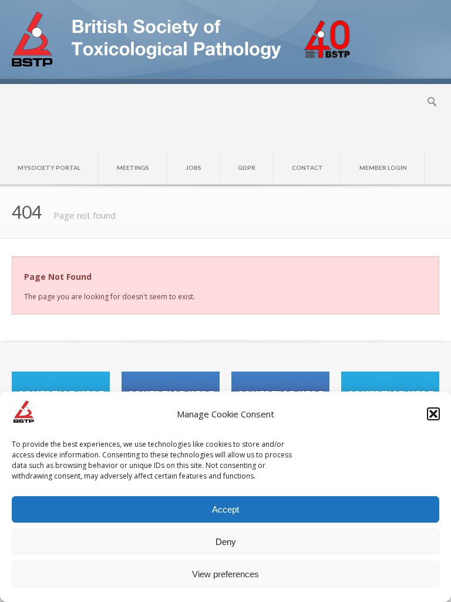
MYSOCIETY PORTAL (49, 167)
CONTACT (307, 167)
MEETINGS (133, 167)
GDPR (246, 167)
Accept (225, 509)
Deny (226, 542)
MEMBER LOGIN (383, 167)
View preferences (225, 574)
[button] (433, 414)
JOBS (193, 167)
